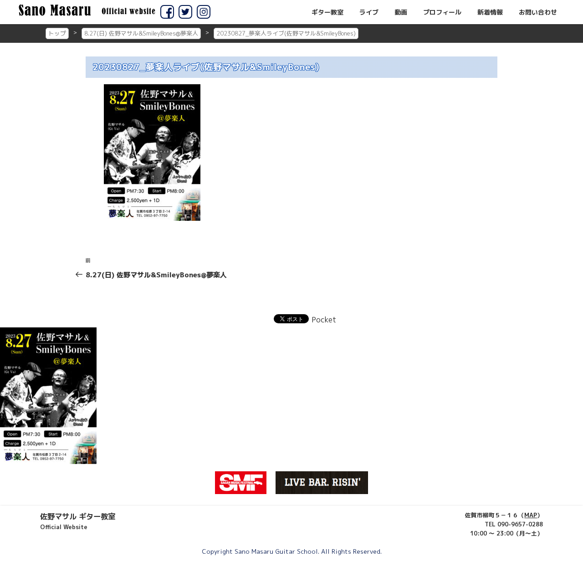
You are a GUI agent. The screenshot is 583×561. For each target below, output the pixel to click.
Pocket (324, 320)
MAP (530, 515)
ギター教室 (327, 12)
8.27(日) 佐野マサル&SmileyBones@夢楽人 (141, 33)
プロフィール (442, 12)
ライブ (368, 12)
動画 (400, 12)
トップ (57, 33)
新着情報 (490, 12)
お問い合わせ (538, 12)
